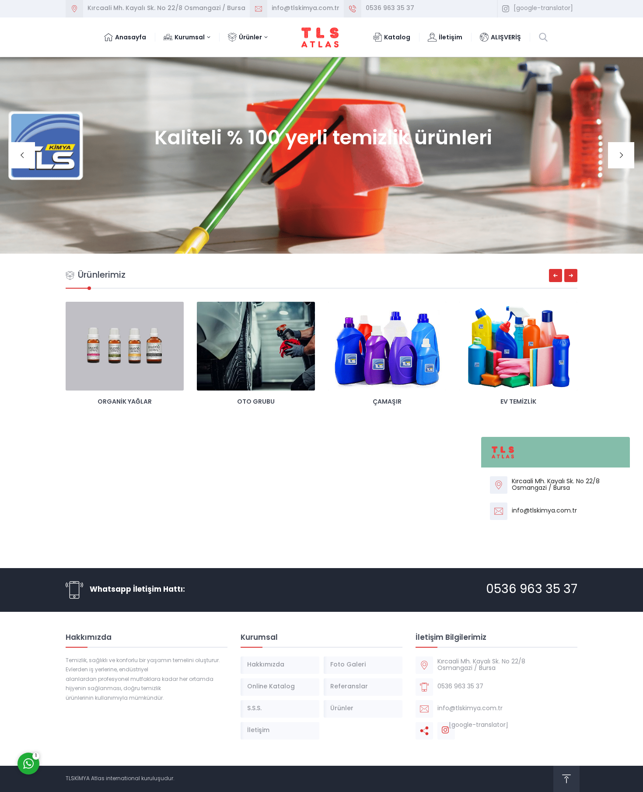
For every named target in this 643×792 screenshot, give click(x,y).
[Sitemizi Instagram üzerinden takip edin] (505, 8)
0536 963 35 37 (390, 8)
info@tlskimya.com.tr (305, 8)
